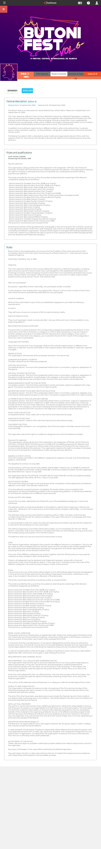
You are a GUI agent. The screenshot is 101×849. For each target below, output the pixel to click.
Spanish (12, 90)
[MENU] (4, 3)
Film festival (42, 74)
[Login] (96, 3)
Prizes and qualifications (19, 152)
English (28, 90)
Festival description (21, 101)
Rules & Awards (59, 74)
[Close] (3, 9)
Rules (9, 247)
